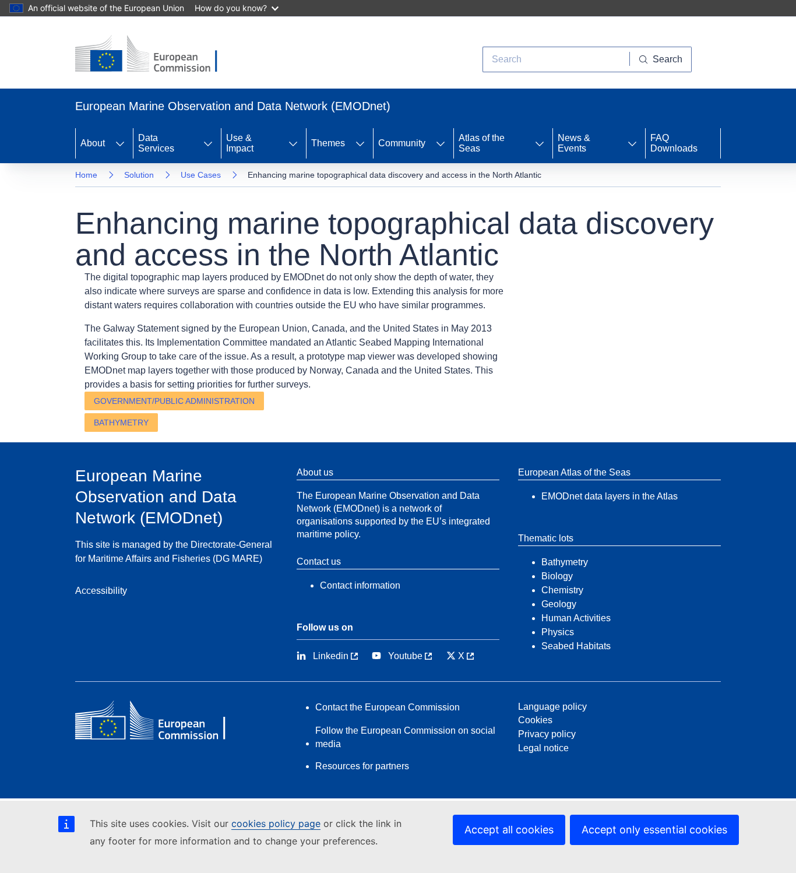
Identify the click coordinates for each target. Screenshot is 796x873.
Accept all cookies (509, 829)
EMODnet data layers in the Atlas (609, 496)
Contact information (360, 585)
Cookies (535, 720)
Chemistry (562, 590)
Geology (558, 604)
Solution (139, 174)
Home (86, 174)
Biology (557, 576)
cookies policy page (275, 823)
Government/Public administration (174, 401)
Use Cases (201, 174)
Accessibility (101, 591)
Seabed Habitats (576, 646)
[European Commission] (155, 55)
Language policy (552, 707)
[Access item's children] (120, 143)
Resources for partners (362, 766)
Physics (557, 632)
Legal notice (543, 748)
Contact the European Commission (387, 707)
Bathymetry (121, 422)
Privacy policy (547, 734)
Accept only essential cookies (654, 829)
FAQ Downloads (674, 143)
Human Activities (576, 618)
